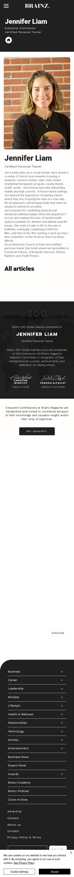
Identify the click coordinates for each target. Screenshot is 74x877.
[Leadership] (61, 471)
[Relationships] (61, 505)
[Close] (69, 855)
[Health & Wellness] (61, 497)
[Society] (61, 522)
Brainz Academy (19, 565)
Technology (16, 514)
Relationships (17, 505)
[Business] (61, 454)
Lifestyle (14, 488)
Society (13, 522)
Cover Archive (17, 582)
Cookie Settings (19, 871)
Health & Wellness (20, 497)
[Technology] (61, 514)
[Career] (61, 463)
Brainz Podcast (18, 574)
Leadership (16, 471)
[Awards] (61, 557)
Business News (18, 539)
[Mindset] (61, 480)
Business (14, 454)
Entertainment (18, 531)
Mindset (13, 480)
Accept (55, 871)
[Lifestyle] (61, 488)
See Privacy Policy (24, 863)
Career (12, 462)
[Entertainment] (61, 531)
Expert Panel (17, 548)
